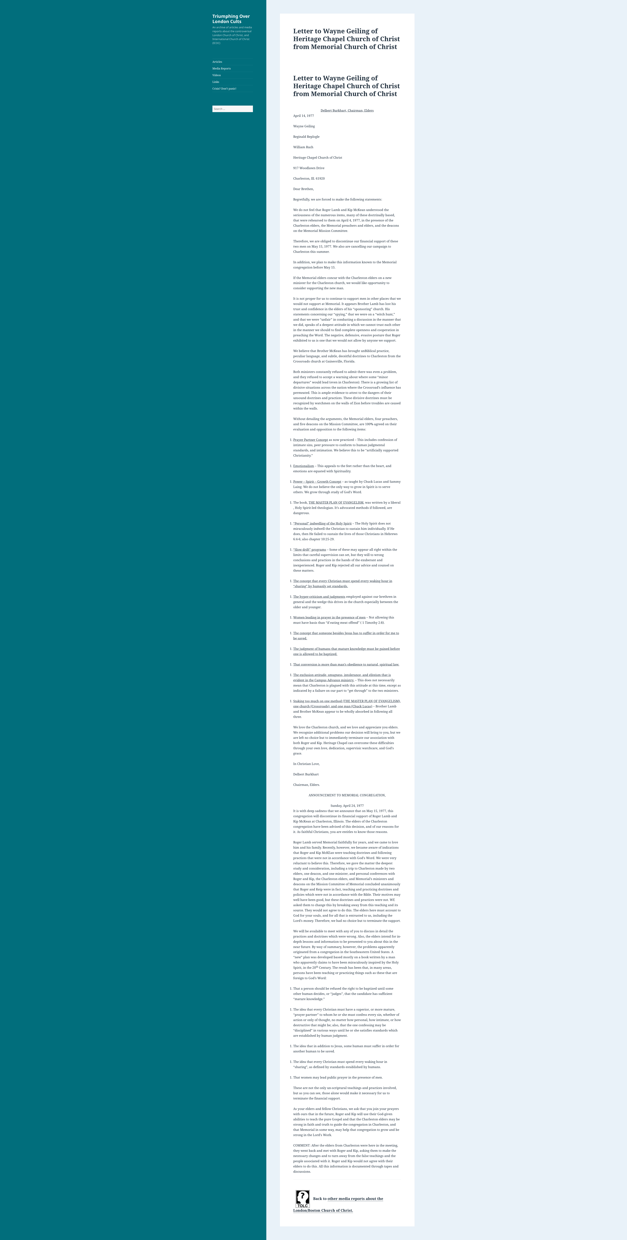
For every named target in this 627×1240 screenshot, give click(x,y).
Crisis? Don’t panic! (224, 88)
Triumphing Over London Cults (231, 18)
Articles (217, 62)
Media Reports (221, 68)
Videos (216, 75)
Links (215, 82)
